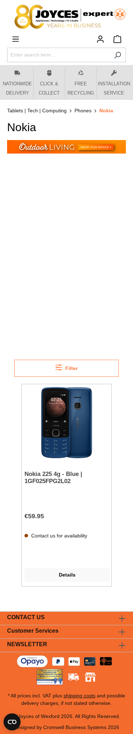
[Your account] (100, 39)
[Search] (117, 55)
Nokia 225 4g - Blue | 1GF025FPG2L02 (53, 477)
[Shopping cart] (117, 39)
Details (67, 575)
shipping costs (79, 695)
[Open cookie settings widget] (12, 721)
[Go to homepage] (66, 16)
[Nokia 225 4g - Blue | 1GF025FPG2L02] (66, 422)
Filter (71, 368)
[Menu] (15, 39)
